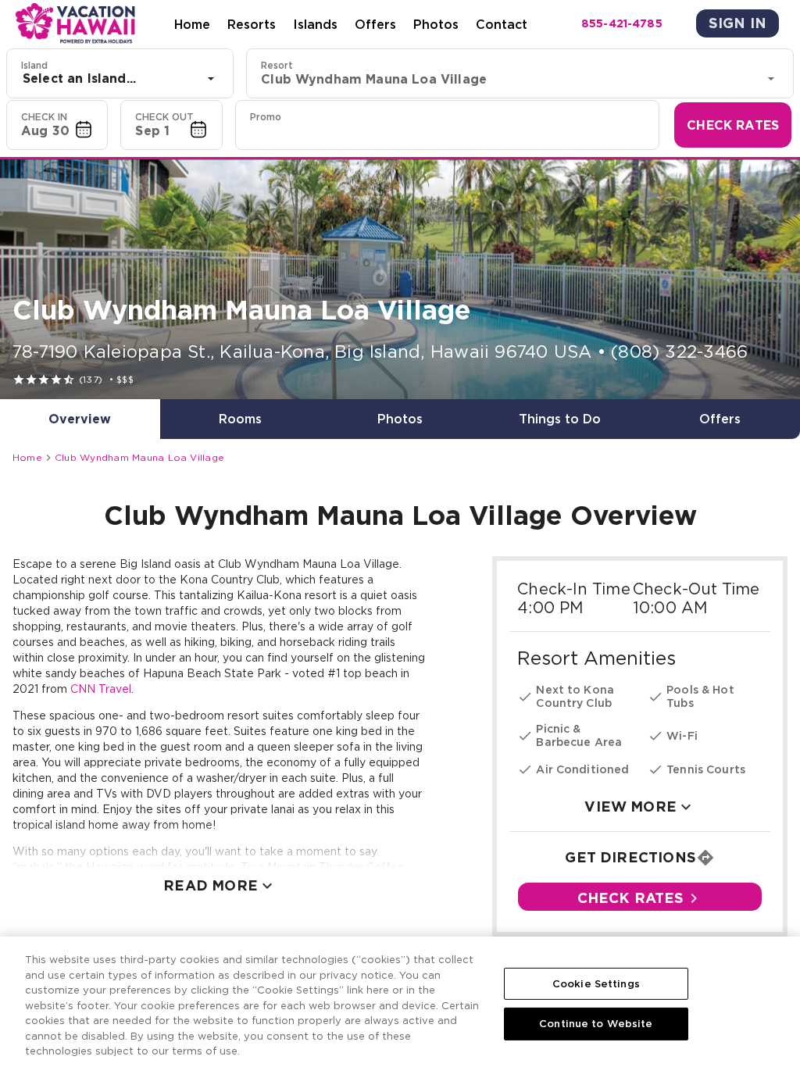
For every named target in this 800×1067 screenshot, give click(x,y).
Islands (315, 24)
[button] (57, 125)
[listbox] (120, 79)
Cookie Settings (596, 984)
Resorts (251, 24)
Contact (501, 24)
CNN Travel (100, 689)
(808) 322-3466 (679, 351)
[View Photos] (400, 279)
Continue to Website (595, 1024)
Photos (436, 24)
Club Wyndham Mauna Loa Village (139, 457)
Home (192, 24)
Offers (375, 24)
